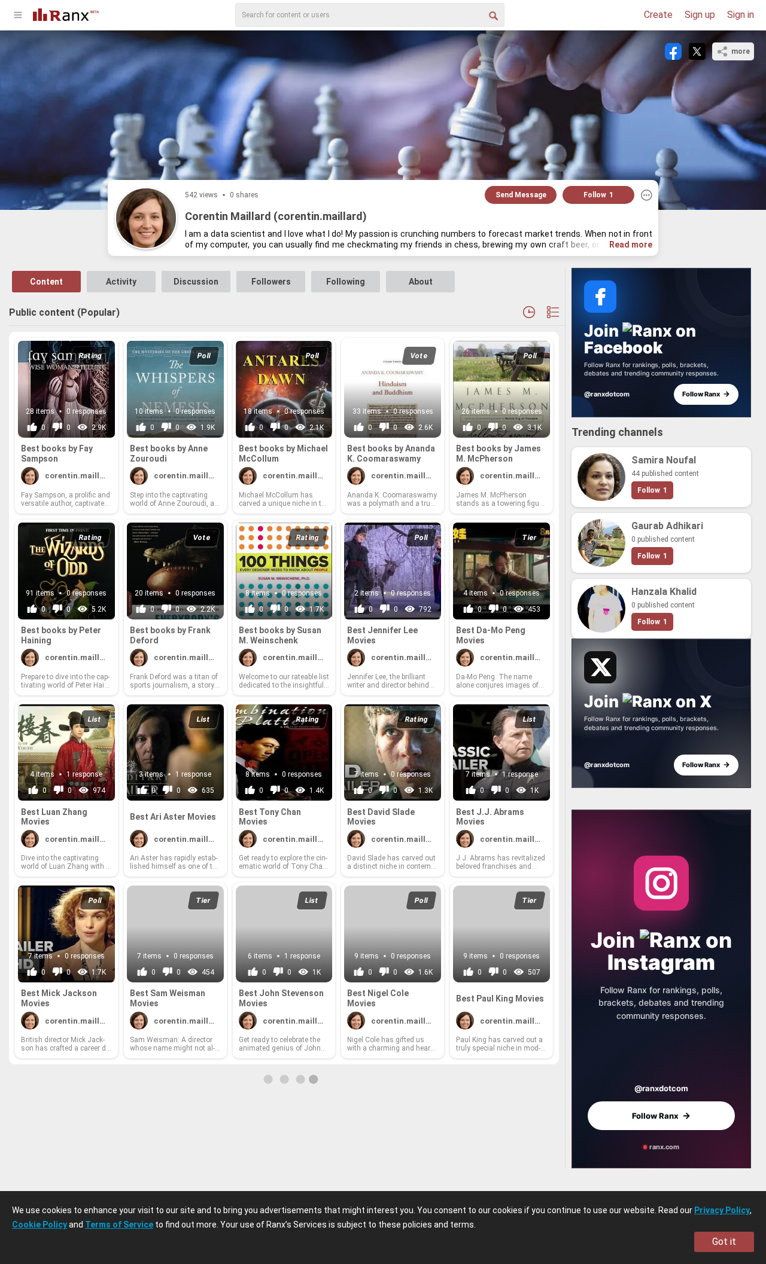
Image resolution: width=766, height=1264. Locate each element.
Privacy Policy (722, 1210)
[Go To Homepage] (66, 13)
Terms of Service (119, 1224)
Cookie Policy (39, 1224)
